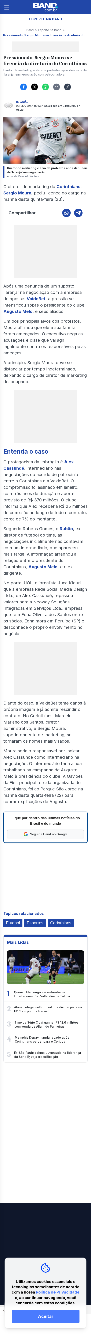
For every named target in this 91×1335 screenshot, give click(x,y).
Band (30, 30)
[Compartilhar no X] (34, 87)
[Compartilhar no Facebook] (23, 87)
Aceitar (45, 1316)
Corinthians (60, 923)
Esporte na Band (49, 30)
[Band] (45, 7)
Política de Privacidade (57, 1292)
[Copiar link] (67, 87)
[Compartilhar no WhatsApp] (45, 87)
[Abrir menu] (6, 7)
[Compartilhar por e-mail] (56, 87)
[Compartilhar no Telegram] (78, 213)
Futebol (13, 923)
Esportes (35, 923)
